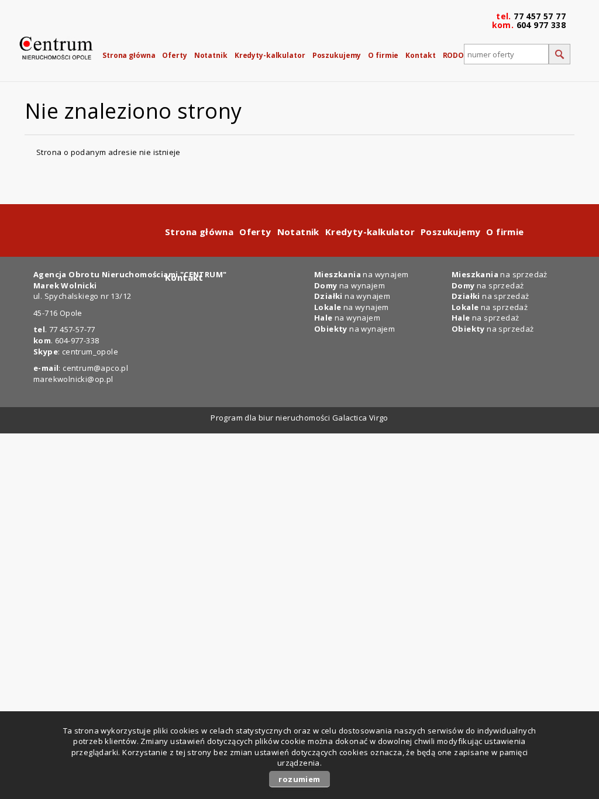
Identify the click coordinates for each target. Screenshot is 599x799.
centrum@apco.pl (95, 368)
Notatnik (211, 55)
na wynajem (351, 307)
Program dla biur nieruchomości (271, 417)
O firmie (383, 55)
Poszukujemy (337, 55)
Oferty (174, 55)
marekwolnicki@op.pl (73, 379)
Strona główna (128, 55)
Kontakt (420, 55)
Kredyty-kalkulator (270, 55)
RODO (453, 55)
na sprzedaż (490, 307)
